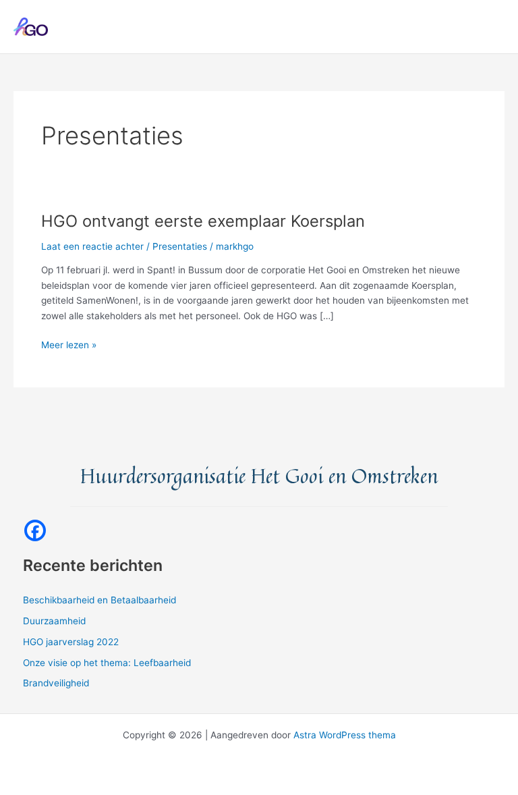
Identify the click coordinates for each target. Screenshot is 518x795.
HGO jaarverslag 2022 (71, 641)
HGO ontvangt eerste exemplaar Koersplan (203, 221)
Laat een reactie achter (92, 246)
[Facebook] (35, 530)
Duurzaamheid (54, 620)
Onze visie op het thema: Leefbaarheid (107, 662)
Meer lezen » (68, 346)
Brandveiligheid (56, 683)
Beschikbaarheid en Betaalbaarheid (99, 600)
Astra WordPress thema (344, 735)
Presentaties (179, 246)
